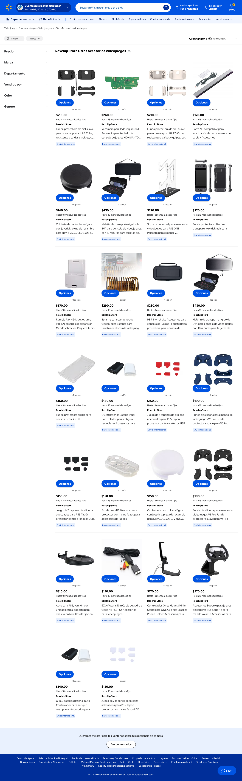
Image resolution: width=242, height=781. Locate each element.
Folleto (72, 762)
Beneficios (50, 19)
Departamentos (20, 19)
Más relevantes (217, 38)
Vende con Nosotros (207, 762)
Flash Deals (118, 19)
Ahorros (103, 19)
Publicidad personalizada (85, 758)
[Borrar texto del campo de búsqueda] (158, 7)
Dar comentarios (121, 744)
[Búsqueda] (166, 7)
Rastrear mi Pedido (211, 758)
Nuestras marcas (224, 19)
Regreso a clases (137, 19)
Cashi (131, 762)
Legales (164, 758)
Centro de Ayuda (25, 758)
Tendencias (205, 19)
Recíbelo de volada (184, 19)
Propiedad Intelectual (143, 758)
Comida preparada (160, 19)
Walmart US (87, 765)
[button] (187, 7)
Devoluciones (27, 762)
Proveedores (160, 762)
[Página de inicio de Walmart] (8, 7)
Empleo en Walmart (181, 762)
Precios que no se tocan (81, 19)
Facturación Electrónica (184, 758)
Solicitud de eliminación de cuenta (116, 765)
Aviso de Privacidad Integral (53, 758)
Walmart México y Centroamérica (98, 762)
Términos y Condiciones (115, 758)
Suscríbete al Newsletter (51, 762)
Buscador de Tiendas (150, 765)
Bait (122, 762)
